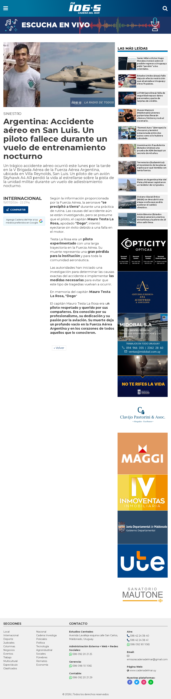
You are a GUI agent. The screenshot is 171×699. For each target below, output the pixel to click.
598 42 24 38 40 (139, 635)
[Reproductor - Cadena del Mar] (85, 25)
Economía (42, 664)
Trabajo (7, 657)
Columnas (9, 646)
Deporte (8, 639)
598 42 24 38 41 (139, 640)
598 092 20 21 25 (82, 654)
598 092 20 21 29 (82, 677)
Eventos (8, 653)
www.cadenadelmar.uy (142, 670)
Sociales (41, 653)
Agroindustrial (44, 650)
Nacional (41, 631)
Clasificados (10, 668)
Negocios (9, 650)
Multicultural (10, 661)
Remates (41, 661)
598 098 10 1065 (82, 665)
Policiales (41, 639)
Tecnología (42, 646)
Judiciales (8, 642)
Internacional (11, 635)
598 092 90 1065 (140, 644)
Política (40, 642)
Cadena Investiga (46, 635)
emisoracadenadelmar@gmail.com (147, 659)
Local (6, 631)
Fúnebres (41, 657)
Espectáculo (10, 664)
